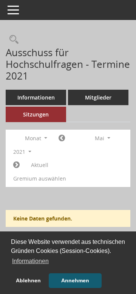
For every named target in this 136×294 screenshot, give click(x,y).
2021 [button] (20, 151)
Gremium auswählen (39, 178)
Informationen (36, 97)
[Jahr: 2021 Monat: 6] (16, 165)
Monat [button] (34, 138)
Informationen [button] (30, 261)
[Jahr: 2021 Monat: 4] (62, 138)
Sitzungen (36, 114)
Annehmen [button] (75, 280)
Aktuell (39, 164)
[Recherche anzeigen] (12, 40)
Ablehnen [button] (28, 280)
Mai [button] (100, 138)
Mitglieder (98, 97)
